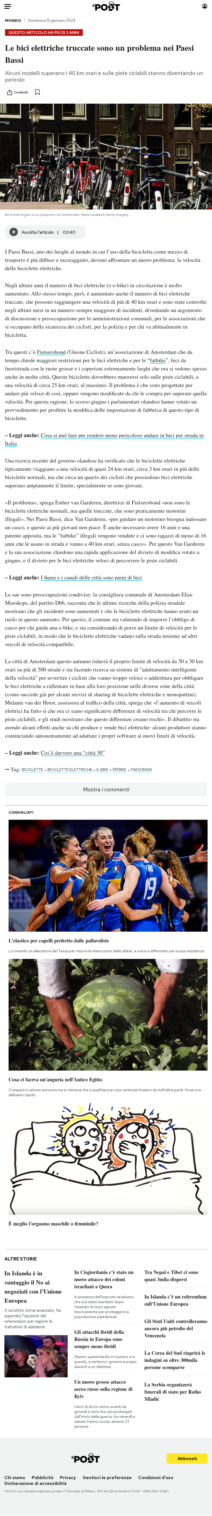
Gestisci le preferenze (107, 1477)
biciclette (32, 769)
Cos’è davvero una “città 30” (73, 752)
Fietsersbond (51, 352)
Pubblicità (42, 1477)
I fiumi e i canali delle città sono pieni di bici (91, 577)
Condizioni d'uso (155, 1477)
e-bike (102, 769)
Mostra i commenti (106, 789)
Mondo (13, 20)
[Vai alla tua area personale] (205, 6)
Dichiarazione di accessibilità (35, 1483)
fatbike (158, 360)
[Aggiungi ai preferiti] (37, 92)
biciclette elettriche (69, 769)
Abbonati (187, 1458)
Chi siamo (14, 1477)
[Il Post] (106, 6)
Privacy (68, 1477)
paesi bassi (141, 769)
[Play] (13, 232)
